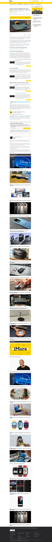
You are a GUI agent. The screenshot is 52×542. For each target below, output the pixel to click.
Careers (19, 534)
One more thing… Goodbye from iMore (37, 12)
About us (11, 536)
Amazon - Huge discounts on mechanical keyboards (17, 49)
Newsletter (19, 536)
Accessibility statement (12, 534)
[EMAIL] (14, 138)
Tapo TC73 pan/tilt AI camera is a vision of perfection (37, 15)
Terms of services (19, 130)
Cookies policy (35, 533)
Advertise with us (28, 536)
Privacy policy (27, 533)
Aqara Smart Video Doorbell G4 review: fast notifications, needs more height (37, 18)
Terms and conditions (12, 533)
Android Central (36, 536)
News (10, 11)
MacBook (27, 117)
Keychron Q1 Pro (13, 52)
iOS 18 (15, 4)
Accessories (11, 6)
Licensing (27, 534)
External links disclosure (37, 534)
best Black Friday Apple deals (20, 115)
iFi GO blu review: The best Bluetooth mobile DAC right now (37, 22)
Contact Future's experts (21, 533)
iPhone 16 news (32, 4)
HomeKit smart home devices (17, 118)
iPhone (24, 117)
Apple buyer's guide (38, 4)
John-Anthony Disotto (15, 11)
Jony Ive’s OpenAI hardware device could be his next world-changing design (37, 25)
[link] (12, 62)
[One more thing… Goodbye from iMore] (37, 11)
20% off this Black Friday (23, 42)
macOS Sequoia (26, 4)
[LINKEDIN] (13, 138)
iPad (12, 118)
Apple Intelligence (20, 4)
